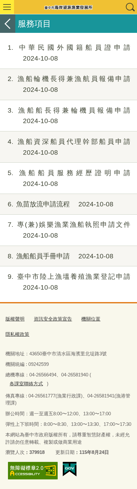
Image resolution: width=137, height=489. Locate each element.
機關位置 (90, 319)
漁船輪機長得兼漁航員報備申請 (69, 84)
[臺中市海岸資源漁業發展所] (68, 7)
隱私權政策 (17, 334)
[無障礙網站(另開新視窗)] (33, 470)
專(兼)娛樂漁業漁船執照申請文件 (69, 230)
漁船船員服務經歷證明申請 (69, 178)
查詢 (130, 7)
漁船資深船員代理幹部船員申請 (69, 147)
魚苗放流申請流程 (60, 204)
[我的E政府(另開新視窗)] (69, 469)
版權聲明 (15, 319)
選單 (7, 7)
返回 (7, 23)
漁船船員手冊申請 (60, 256)
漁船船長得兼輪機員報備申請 (69, 116)
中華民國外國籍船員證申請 (69, 53)
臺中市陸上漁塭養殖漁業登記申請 (69, 282)
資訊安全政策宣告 (53, 319)
